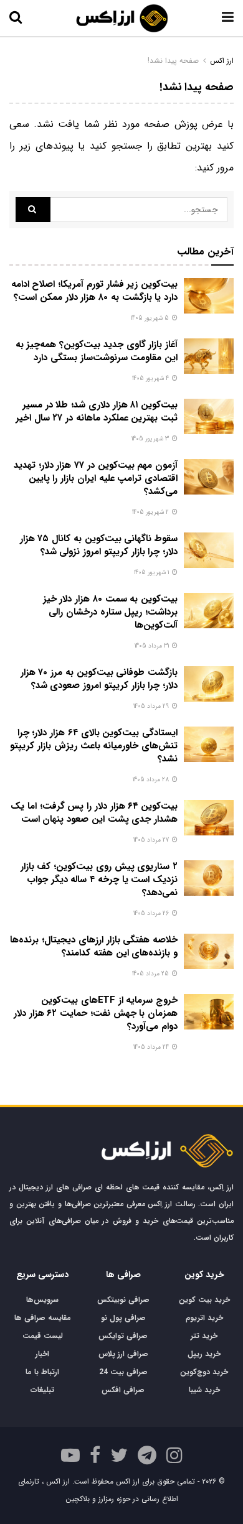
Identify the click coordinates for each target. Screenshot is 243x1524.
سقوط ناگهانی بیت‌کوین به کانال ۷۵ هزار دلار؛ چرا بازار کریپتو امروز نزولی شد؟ (99, 545)
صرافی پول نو (123, 1318)
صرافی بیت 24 (123, 1372)
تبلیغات (42, 1390)
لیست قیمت (42, 1336)
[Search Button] (33, 209)
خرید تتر (204, 1336)
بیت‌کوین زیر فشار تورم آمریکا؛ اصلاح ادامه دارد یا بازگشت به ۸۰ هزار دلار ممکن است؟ (94, 291)
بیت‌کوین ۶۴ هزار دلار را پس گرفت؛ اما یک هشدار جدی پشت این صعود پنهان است (94, 813)
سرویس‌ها (42, 1300)
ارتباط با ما (42, 1372)
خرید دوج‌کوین (204, 1372)
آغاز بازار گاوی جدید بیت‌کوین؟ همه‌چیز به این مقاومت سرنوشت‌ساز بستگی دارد (97, 351)
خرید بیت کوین (204, 1300)
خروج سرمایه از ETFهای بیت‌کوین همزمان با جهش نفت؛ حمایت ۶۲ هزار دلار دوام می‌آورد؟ (96, 1013)
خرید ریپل (204, 1354)
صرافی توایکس (123, 1336)
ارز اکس (222, 61)
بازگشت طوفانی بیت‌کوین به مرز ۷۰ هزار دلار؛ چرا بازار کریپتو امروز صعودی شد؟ (99, 679)
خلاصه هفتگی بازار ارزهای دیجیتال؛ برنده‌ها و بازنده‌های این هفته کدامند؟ (94, 946)
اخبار (42, 1354)
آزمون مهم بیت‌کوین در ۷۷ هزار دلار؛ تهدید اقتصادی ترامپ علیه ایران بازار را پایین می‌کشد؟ (96, 478)
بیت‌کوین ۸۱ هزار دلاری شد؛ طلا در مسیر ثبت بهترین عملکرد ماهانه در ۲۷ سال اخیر (97, 411)
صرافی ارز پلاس (123, 1354)
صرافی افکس (123, 1390)
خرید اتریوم (204, 1318)
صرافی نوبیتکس (123, 1300)
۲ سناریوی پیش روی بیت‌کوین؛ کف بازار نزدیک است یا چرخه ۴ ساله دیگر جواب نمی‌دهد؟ (99, 879)
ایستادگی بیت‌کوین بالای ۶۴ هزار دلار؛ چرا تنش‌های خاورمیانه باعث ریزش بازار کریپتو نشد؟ (94, 745)
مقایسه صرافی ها (42, 1318)
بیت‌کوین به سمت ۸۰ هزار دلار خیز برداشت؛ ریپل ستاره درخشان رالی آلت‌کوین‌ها (110, 612)
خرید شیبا (204, 1390)
